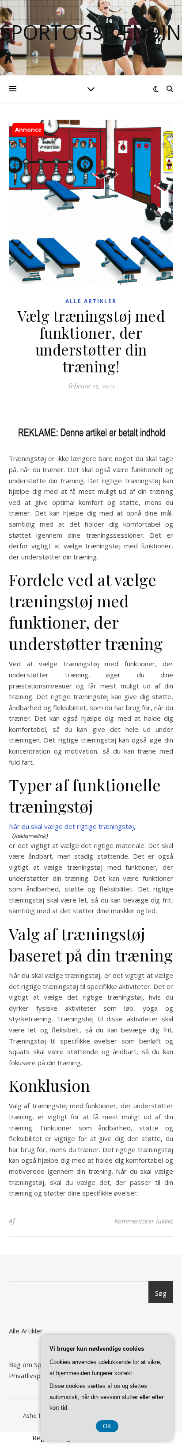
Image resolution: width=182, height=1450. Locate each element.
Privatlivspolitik (31, 1375)
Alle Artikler (91, 301)
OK (107, 1426)
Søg (161, 1293)
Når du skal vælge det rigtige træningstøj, (72, 826)
